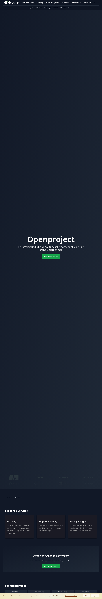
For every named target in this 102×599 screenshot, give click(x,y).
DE (98, 2)
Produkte (55, 8)
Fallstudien (63, 8)
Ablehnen (86, 596)
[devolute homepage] (11, 2)
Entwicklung (39, 8)
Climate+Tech (87, 3)
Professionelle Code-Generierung (32, 3)
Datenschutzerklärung (71, 596)
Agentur (32, 8)
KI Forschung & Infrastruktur (71, 3)
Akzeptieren (95, 596)
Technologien (48, 8)
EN (94, 2)
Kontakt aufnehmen (51, 257)
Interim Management (52, 3)
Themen (70, 8)
